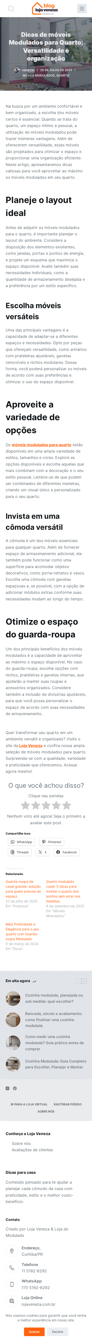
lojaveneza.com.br (38, 1304)
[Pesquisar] (11, 9)
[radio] (25, 806)
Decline (57, 1332)
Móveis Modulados (39, 75)
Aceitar (34, 1332)
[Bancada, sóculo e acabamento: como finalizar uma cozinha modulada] (13, 1019)
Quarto (62, 75)
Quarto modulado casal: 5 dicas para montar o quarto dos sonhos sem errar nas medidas (63, 891)
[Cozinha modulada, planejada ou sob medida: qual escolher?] (13, 998)
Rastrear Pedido (67, 1104)
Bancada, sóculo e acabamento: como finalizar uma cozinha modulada (53, 1019)
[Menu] (82, 8)
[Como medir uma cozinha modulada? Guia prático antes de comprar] (13, 1043)
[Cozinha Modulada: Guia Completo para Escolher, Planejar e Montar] (13, 1064)
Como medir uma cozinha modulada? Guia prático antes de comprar (54, 1042)
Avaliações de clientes (32, 1149)
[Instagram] (7, 1088)
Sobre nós (46, 1111)
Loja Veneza (30, 745)
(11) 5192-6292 (36, 1287)
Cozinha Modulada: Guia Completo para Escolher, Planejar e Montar (55, 1064)
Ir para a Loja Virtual (29, 1104)
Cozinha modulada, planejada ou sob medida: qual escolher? (54, 998)
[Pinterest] (15, 1088)
